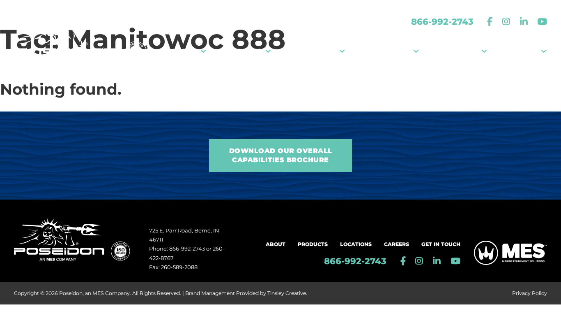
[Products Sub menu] (268, 51)
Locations (356, 244)
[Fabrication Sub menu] (342, 51)
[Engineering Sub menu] (416, 51)
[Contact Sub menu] (544, 51)
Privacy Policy (529, 293)
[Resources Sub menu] (484, 51)
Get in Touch (440, 244)
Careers (396, 244)
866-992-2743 (442, 21)
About (275, 244)
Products (313, 244)
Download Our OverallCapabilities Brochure (280, 155)
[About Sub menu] (203, 51)
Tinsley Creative (286, 293)
